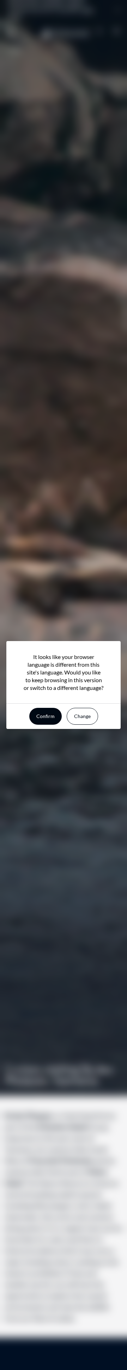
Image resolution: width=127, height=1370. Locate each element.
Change (82, 716)
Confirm (45, 716)
